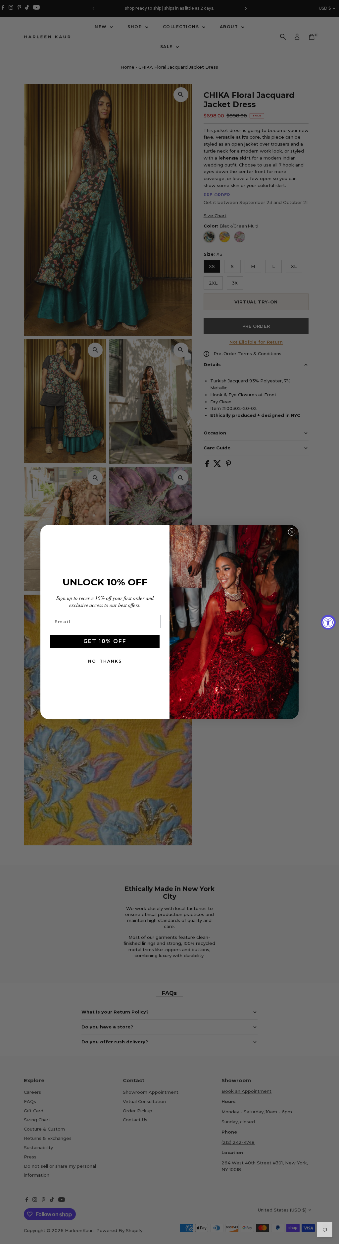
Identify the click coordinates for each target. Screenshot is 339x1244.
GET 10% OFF (104, 641)
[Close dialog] (291, 532)
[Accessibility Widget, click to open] (328, 622)
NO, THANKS (105, 661)
